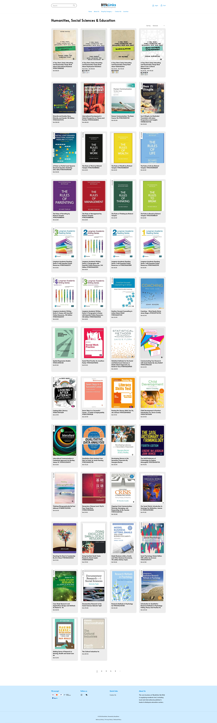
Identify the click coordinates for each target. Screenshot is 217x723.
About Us (96, 11)
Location (125, 11)
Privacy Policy (109, 719)
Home (90, 11)
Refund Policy (117, 719)
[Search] (74, 5)
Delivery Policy (100, 719)
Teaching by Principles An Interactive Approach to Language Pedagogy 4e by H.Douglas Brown (15, 718)
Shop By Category (106, 11)
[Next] (120, 671)
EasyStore (116, 716)
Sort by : (148, 25)
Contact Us (118, 11)
